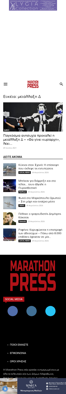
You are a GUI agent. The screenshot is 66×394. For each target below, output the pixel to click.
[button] (33, 5)
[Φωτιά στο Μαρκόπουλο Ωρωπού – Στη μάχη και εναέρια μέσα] (9, 202)
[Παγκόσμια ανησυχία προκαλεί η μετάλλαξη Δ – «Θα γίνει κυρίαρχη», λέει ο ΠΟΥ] (33, 117)
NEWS (21, 205)
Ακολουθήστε (32, 307)
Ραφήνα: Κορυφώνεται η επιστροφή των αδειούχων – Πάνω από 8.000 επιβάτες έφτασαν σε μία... (40, 233)
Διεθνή (6, 130)
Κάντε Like (13, 307)
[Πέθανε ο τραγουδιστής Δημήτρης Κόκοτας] (9, 218)
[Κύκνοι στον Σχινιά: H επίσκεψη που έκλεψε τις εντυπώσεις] (9, 169)
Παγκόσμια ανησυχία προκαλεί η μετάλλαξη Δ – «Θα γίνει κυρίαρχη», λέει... (31, 139)
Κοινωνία (22, 221)
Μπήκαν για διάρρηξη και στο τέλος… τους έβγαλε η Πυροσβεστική (37, 184)
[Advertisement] (33, 45)
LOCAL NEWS (24, 172)
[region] (33, 5)
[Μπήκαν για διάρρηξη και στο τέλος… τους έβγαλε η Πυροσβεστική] (9, 185)
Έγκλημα (22, 192)
